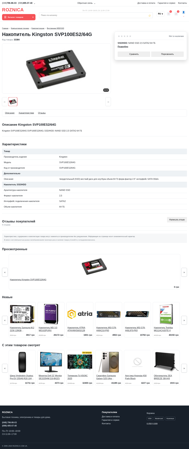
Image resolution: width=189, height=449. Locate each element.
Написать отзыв (177, 220)
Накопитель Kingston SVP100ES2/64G (28, 280)
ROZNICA (13, 9)
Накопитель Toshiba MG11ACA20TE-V (163, 329)
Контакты (182, 3)
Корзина (151, 413)
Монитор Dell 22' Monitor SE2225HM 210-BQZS (50, 377)
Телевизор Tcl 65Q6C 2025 (78, 377)
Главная (5, 28)
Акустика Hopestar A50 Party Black (136, 377)
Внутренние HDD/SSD (55, 28)
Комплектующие (37, 28)
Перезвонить (167, 54)
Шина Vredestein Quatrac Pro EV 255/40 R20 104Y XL (21, 377)
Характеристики (26, 113)
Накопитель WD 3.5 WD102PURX (48, 329)
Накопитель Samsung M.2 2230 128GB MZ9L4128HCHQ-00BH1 (22, 329)
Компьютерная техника (20, 28)
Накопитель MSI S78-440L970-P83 (135, 329)
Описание (10, 113)
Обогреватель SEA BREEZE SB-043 (163, 377)
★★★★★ (125, 36)
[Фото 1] (12, 101)
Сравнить (134, 54)
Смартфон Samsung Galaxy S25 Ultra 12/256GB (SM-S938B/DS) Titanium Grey (108, 377)
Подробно (123, 47)
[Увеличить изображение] (56, 68)
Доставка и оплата (146, 3)
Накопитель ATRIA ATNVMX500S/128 (76, 329)
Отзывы (42, 113)
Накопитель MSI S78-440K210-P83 (106, 329)
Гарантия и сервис (166, 3)
